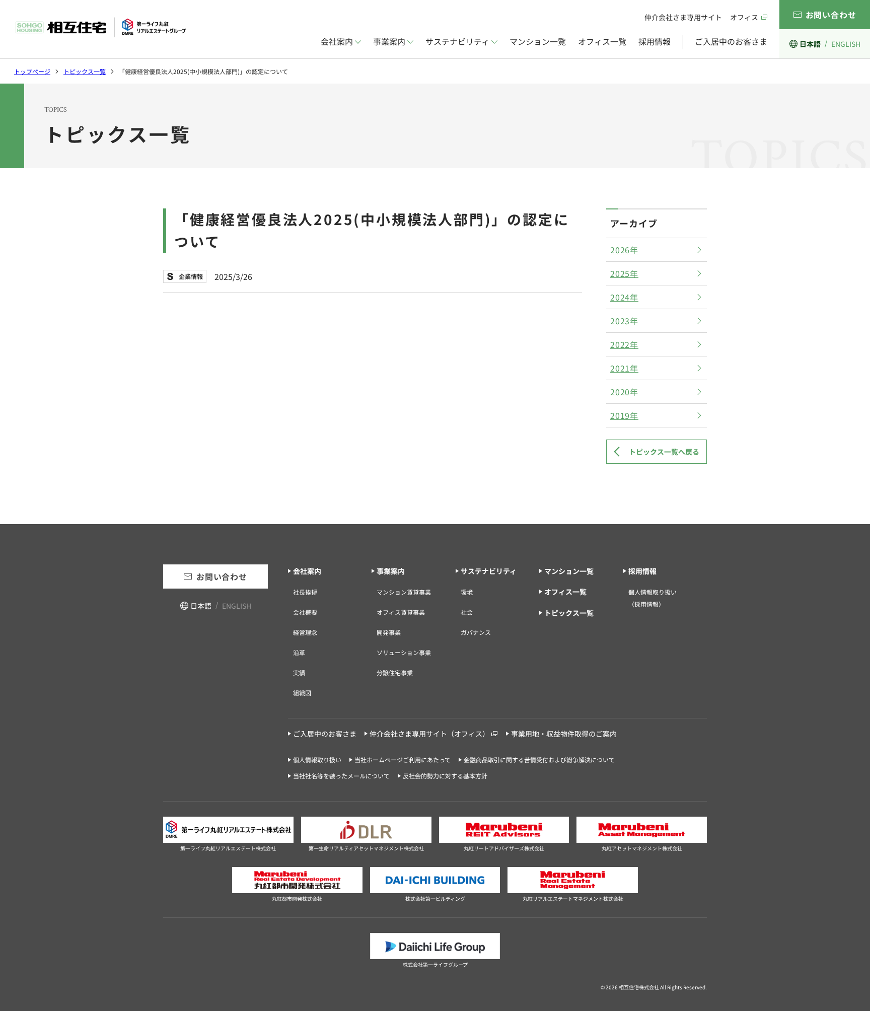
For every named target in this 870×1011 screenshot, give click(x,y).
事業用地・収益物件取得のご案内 (564, 734)
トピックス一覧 (84, 71)
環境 (467, 592)
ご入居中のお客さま (731, 41)
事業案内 (389, 41)
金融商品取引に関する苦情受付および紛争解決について (539, 759)
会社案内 (337, 41)
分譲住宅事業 (395, 672)
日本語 (810, 44)
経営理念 (305, 632)
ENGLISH (845, 44)
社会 (467, 612)
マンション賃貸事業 (404, 592)
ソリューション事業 (404, 652)
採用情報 (654, 41)
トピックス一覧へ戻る (664, 452)
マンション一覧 (538, 41)
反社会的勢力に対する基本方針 (445, 775)
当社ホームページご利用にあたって (402, 759)
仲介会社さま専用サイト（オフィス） (429, 734)
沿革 (299, 652)
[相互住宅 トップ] (100, 27)
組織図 (302, 692)
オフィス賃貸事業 (401, 612)
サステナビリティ (457, 41)
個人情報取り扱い (317, 759)
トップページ (32, 71)
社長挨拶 (305, 592)
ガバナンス (476, 632)
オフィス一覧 (602, 41)
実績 (299, 672)
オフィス (744, 17)
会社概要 (305, 612)
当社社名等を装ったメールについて (341, 775)
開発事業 (389, 632)
